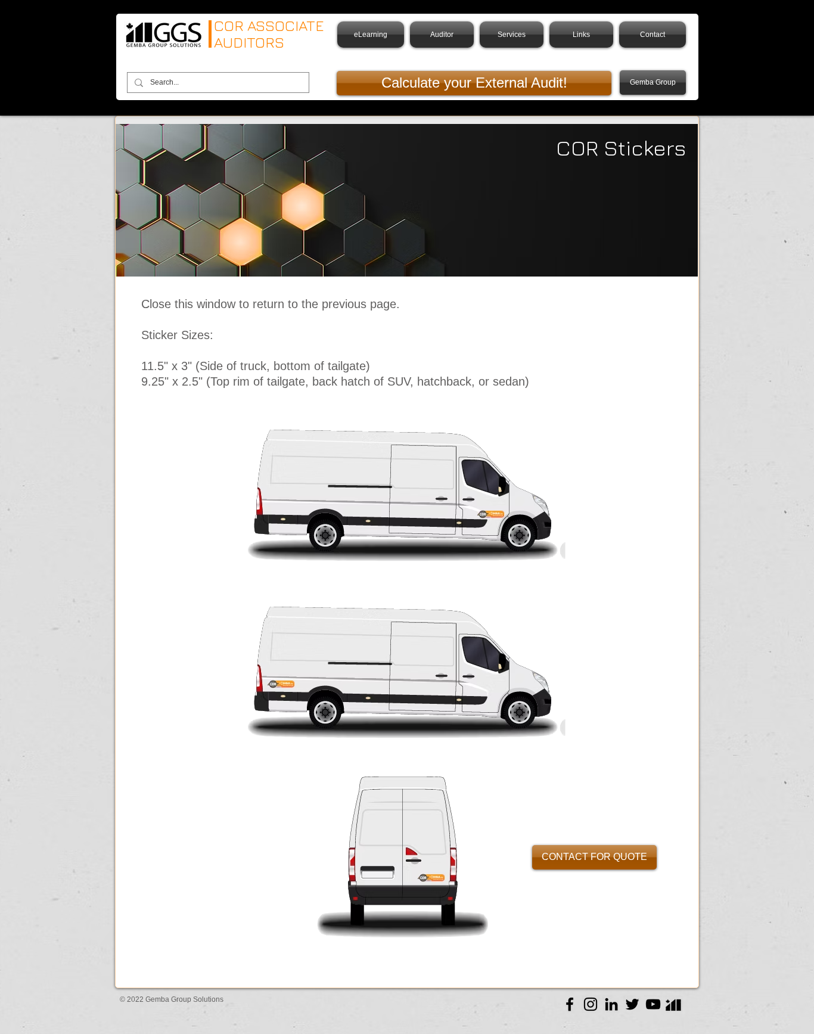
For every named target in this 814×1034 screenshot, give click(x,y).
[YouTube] (653, 1004)
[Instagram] (590, 1004)
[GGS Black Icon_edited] (674, 1004)
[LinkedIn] (611, 1004)
